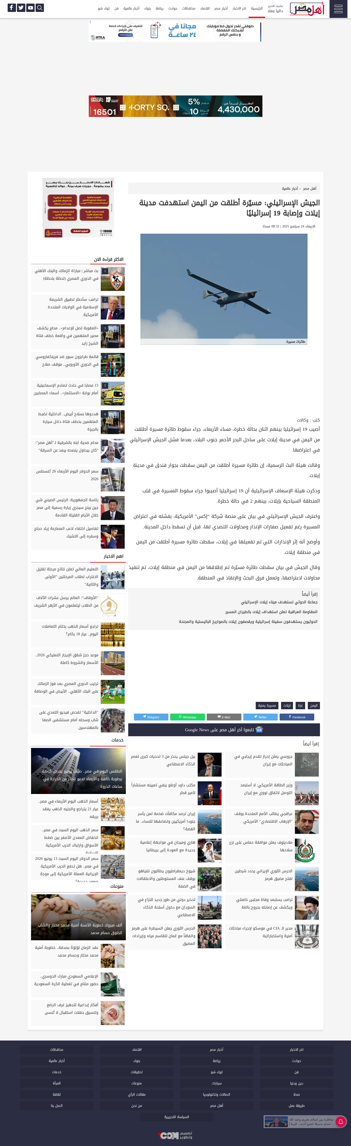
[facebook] (12, 8)
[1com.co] (175, 1136)
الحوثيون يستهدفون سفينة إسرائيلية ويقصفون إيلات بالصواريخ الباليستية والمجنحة (248, 621)
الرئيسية (257, 8)
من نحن (136, 1106)
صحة (296, 1094)
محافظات (188, 8)
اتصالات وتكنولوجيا (216, 1094)
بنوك (147, 8)
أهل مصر (216, 1106)
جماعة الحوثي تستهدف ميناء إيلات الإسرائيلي (279, 602)
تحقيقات (137, 1072)
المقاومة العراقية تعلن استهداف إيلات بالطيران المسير (271, 611)
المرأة (57, 1083)
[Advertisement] (224, 380)
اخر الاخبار (239, 8)
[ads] (175, 31)
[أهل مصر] (307, 9)
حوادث (172, 8)
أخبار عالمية (131, 8)
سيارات (217, 1083)
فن (116, 8)
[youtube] (30, 8)
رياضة (160, 8)
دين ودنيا (296, 1083)
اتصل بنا (57, 1106)
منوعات (137, 1083)
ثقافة (57, 1094)
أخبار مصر (221, 8)
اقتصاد (205, 8)
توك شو (104, 8)
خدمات (56, 1072)
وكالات (302, 420)
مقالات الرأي (137, 1094)
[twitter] (21, 8)
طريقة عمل (297, 1106)
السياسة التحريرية (176, 1117)
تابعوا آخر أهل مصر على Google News (220, 730)
